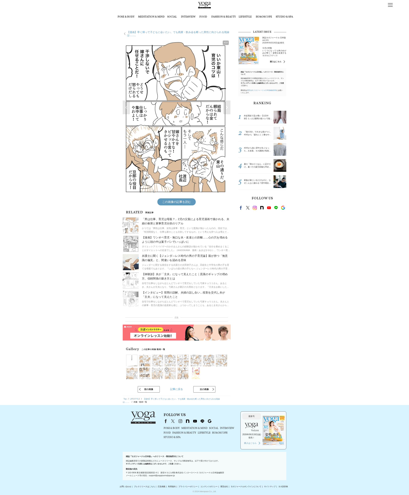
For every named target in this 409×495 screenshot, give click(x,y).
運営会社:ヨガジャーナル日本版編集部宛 (261, 90)
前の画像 (148, 389)
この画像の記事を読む (176, 201)
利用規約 (172, 486)
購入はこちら (276, 61)
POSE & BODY (126, 17)
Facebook (241, 208)
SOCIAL (172, 17)
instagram (255, 208)
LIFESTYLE (245, 17)
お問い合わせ (125, 486)
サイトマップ (270, 486)
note (262, 208)
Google (283, 208)
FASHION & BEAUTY (223, 17)
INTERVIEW (188, 17)
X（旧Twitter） (173, 421)
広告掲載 (161, 486)
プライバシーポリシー (188, 486)
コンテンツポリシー (209, 486)
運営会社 (224, 486)
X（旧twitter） (248, 208)
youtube (195, 421)
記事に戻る (176, 389)
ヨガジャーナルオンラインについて (246, 486)
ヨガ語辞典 (283, 486)
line (276, 208)
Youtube (269, 208)
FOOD (203, 17)
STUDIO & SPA (284, 17)
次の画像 (204, 389)
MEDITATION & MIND (151, 17)
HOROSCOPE (264, 17)
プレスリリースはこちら (144, 486)
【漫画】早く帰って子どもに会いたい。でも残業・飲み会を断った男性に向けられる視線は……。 (178, 33)
